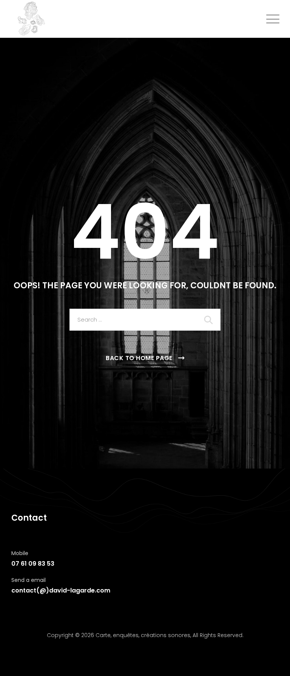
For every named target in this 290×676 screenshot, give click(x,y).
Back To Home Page (139, 358)
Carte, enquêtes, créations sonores (143, 635)
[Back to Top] (273, 663)
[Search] (209, 319)
